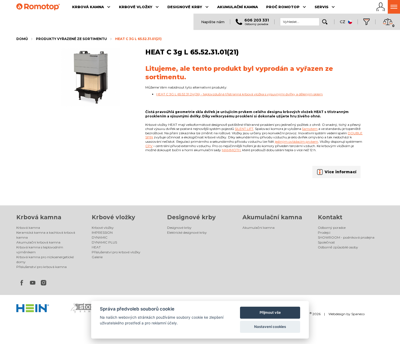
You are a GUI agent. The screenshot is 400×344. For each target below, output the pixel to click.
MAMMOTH (231, 150)
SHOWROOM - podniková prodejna (346, 237)
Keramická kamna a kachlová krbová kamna (45, 234)
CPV (148, 146)
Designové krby (191, 217)
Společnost (326, 242)
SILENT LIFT (244, 129)
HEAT (96, 247)
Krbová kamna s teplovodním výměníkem (39, 249)
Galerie (97, 257)
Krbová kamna (38, 217)
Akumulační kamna (272, 217)
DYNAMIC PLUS (104, 242)
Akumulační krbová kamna (38, 242)
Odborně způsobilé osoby (338, 247)
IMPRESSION (102, 232)
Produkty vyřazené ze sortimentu (71, 39)
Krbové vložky (113, 217)
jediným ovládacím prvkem (296, 141)
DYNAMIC (99, 237)
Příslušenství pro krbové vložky (116, 252)
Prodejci (324, 232)
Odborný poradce (332, 228)
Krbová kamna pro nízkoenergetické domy (45, 259)
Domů (22, 39)
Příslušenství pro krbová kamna (41, 267)
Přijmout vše (270, 312)
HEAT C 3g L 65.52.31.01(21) (138, 39)
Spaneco (358, 314)
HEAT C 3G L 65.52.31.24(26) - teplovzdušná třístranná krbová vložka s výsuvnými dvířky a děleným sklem (239, 94)
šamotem (310, 129)
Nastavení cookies (270, 326)
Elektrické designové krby (187, 232)
